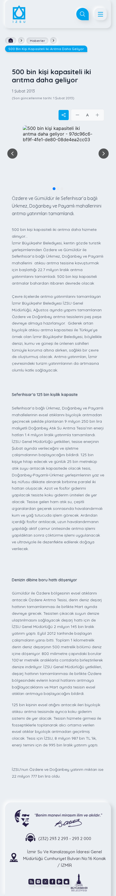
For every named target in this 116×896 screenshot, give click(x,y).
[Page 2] (58, 188)
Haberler (37, 41)
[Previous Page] (12, 153)
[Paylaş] (64, 115)
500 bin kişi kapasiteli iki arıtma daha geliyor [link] (46, 49)
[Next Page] (104, 153)
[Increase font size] (97, 115)
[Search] (82, 14)
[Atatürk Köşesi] (58, 818)
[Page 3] (62, 188)
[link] (79, 882)
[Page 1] (54, 188)
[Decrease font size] (77, 115)
